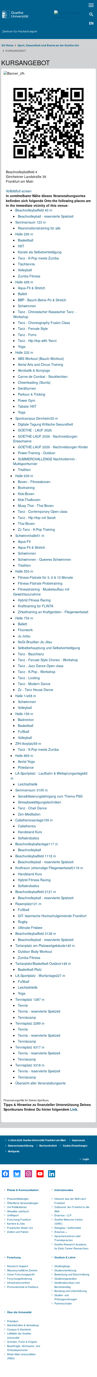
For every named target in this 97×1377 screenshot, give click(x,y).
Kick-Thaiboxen (29, 499)
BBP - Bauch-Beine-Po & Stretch (42, 300)
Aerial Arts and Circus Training (40, 364)
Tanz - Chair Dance (32, 808)
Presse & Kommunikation (23, 1190)
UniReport (13, 1215)
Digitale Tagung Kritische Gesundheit (45, 424)
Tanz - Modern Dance (34, 683)
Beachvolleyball (29, 849)
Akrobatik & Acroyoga (34, 370)
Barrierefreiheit (48, 1145)
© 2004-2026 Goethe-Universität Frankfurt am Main (37, 1140)
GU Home (7, 45)
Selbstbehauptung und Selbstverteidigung (49, 647)
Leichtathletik (27, 784)
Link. (74, 1109)
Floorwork (25, 629)
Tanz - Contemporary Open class (42, 511)
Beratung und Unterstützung (70, 1291)
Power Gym (26, 400)
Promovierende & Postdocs (22, 1287)
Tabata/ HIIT (27, 406)
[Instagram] (28, 1174)
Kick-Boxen (26, 493)
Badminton (26, 719)
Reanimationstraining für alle (39, 228)
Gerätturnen (27, 388)
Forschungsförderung (19, 1278)
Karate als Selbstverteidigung (39, 252)
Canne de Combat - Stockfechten (43, 376)
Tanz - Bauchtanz (31, 654)
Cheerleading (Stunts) (34, 382)
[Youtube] (40, 1174)
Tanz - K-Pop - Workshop (36, 671)
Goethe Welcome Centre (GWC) (68, 1221)
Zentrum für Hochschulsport (19, 31)
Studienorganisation (65, 1278)
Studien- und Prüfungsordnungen (65, 1297)
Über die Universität (19, 1312)
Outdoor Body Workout (35, 951)
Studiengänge (62, 1266)
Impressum (78, 1140)
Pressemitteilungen (18, 1198)
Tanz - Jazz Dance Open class (40, 665)
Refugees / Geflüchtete (67, 1228)
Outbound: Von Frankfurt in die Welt (71, 1209)
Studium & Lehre (64, 1257)
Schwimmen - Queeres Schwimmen (44, 559)
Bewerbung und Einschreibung (71, 1274)
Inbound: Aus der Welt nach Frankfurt (70, 1201)
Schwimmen (27, 305)
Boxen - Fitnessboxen (34, 481)
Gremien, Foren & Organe (22, 1341)
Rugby (23, 921)
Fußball (23, 731)
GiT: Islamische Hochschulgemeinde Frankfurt (52, 915)
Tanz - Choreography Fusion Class (44, 322)
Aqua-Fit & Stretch (31, 287)
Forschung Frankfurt (19, 1219)
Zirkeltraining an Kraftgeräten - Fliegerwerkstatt (53, 611)
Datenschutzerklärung (20, 1145)
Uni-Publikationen (17, 1207)
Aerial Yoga (26, 761)
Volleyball (25, 270)
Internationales (63, 1190)
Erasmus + (60, 1232)
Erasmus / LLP (62, 1215)
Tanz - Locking (29, 677)
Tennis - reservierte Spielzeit (39, 1011)
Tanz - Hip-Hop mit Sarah (37, 517)
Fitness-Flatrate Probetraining (40, 583)
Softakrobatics (28, 838)
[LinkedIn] (51, 1174)
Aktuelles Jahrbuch (18, 1211)
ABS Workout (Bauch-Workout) (41, 358)
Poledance (26, 767)
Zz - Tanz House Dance (35, 689)
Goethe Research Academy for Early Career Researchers (71, 1246)
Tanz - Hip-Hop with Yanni (37, 340)
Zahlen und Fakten (17, 1232)
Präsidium (12, 1321)
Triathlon (24, 469)
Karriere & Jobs (16, 1223)
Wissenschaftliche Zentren (22, 1270)
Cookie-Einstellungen (75, 1145)
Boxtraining (26, 487)
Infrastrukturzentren (18, 1282)
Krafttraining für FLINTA (35, 606)
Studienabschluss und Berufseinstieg (67, 1285)
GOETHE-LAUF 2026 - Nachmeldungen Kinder (53, 447)
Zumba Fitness (29, 276)
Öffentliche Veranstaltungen (22, 1203)
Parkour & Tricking (31, 394)
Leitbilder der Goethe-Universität (19, 1335)
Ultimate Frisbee (30, 927)
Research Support (17, 1266)
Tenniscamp (27, 1017)
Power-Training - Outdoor (36, 452)
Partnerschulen (63, 1303)
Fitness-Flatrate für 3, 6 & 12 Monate (45, 577)
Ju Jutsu (24, 636)
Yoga (21, 346)
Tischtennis (26, 264)
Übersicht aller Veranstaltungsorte (40, 1083)
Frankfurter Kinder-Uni (20, 1228)
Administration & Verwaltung (23, 1325)
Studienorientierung (65, 1270)
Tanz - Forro (27, 334)
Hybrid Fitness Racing (34, 600)
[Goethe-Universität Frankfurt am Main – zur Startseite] (21, 14)
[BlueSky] (17, 1174)
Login (86, 1159)
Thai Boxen (26, 523)
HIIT (21, 246)
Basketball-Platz (30, 969)
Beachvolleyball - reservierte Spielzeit (45, 216)
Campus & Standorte (19, 1329)
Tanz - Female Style (33, 328)
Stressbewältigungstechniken (39, 802)
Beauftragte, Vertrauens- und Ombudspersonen (23, 1348)
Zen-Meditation (29, 814)
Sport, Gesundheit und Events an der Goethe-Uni (48, 45)
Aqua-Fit (24, 541)
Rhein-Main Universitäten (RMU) (21, 1356)
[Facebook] (5, 1174)
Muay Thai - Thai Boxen (36, 505)
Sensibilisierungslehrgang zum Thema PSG (50, 796)
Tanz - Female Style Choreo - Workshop (48, 659)
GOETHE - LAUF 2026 (35, 430)
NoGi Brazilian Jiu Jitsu (35, 641)
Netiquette (14, 1151)
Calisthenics (27, 826)
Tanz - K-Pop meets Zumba (38, 258)
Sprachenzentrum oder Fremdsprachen (67, 1238)
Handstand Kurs (30, 831)
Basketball (25, 240)
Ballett (22, 293)
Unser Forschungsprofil (20, 1274)
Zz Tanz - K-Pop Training (36, 529)
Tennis (23, 1005)
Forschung (14, 1257)
